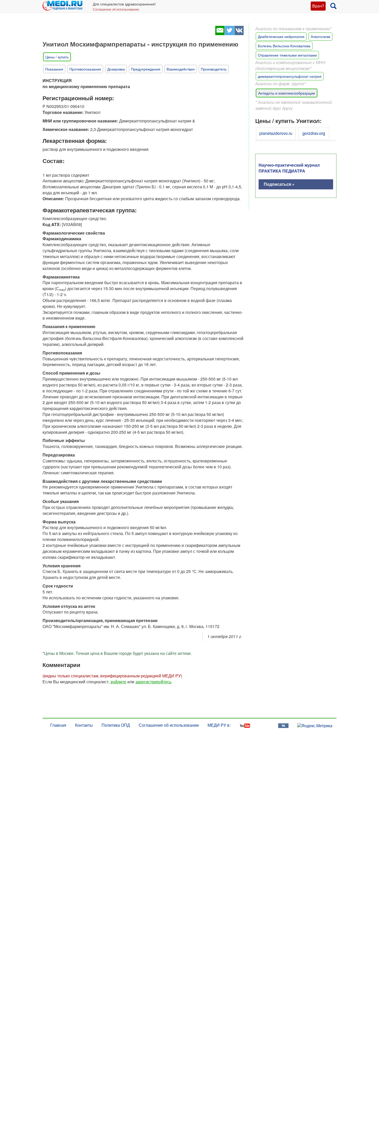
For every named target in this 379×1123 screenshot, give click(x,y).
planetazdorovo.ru (275, 133)
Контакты (84, 725)
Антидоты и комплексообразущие (286, 93)
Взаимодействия (181, 69)
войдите (118, 682)
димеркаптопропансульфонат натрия (290, 76)
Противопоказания (85, 69)
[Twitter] (229, 33)
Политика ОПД (116, 725)
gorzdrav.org (313, 133)
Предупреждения (145, 69)
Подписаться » (279, 184)
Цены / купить (57, 56)
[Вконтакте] (239, 33)
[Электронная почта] (220, 33)
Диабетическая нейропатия (281, 36)
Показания (54, 69)
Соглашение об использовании (116, 9)
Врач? (318, 6)
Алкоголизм (320, 36)
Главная (58, 725)
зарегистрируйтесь (153, 682)
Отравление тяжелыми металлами (287, 55)
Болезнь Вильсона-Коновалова (284, 45)
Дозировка (116, 69)
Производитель (214, 69)
